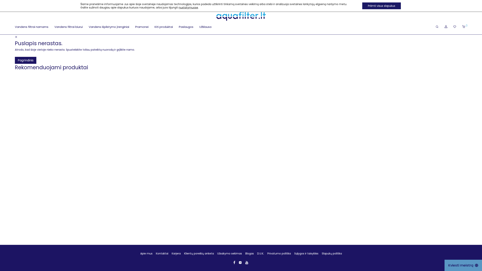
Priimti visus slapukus (381, 6)
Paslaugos (186, 27)
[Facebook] (234, 262)
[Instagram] (240, 262)
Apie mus (146, 253)
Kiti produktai (164, 27)
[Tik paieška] (437, 26)
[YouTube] (247, 262)
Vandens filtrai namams (31, 27)
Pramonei (142, 27)
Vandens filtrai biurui (68, 27)
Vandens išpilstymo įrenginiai (109, 27)
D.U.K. (260, 253)
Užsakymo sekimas (229, 253)
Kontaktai (162, 253)
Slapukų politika (332, 253)
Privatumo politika (279, 253)
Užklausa (205, 27)
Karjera (176, 253)
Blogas (249, 253)
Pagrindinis (26, 60)
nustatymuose (188, 7)
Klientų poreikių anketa (199, 253)
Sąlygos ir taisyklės (306, 253)
